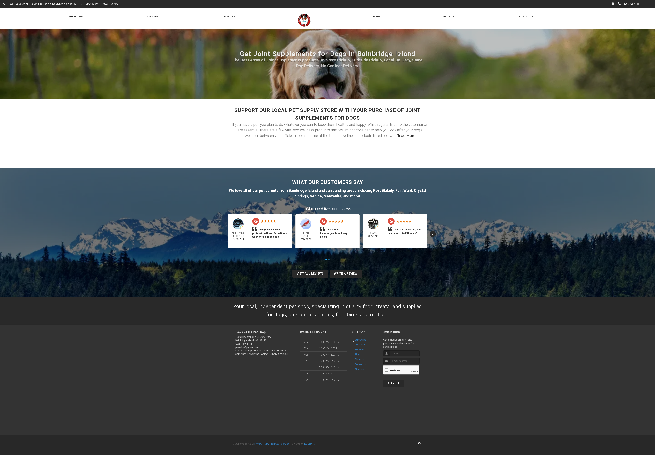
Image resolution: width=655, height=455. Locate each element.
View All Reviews (310, 273)
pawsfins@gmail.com (247, 347)
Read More (406, 136)
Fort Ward (403, 190)
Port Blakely (383, 190)
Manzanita (332, 196)
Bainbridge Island (303, 190)
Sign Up (393, 383)
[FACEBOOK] (612, 4)
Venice (316, 196)
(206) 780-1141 (243, 343)
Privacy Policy (261, 444)
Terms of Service (280, 444)
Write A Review (346, 273)
